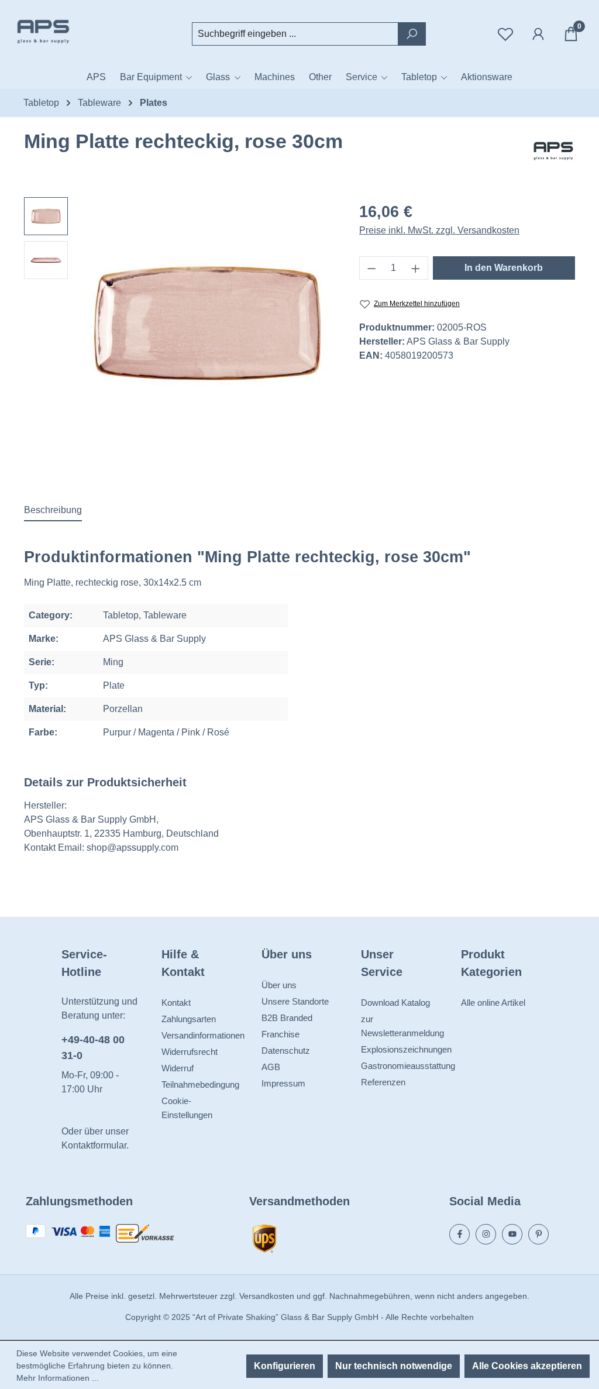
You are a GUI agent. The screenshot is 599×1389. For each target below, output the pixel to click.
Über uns (279, 985)
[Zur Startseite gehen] (70, 31)
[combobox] (295, 34)
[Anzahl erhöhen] (416, 268)
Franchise (280, 1034)
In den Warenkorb (503, 268)
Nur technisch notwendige (393, 1366)
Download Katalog (395, 1003)
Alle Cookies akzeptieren (527, 1366)
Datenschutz (285, 1050)
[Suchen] (412, 34)
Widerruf (177, 1068)
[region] (179, 323)
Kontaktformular (93, 1145)
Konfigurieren (284, 1366)
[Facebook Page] (459, 1234)
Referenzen (383, 1082)
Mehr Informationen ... (57, 1378)
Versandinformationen (203, 1035)
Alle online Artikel (493, 1003)
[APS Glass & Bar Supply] (553, 151)
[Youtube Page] (512, 1234)
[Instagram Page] (486, 1234)
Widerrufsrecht (189, 1052)
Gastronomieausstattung (408, 1066)
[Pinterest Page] (538, 1234)
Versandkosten (266, 1296)
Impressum (283, 1083)
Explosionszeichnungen (406, 1049)
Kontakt (176, 1003)
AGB (270, 1067)
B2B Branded (286, 1018)
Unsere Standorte (295, 1001)
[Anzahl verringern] (371, 268)
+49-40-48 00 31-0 (93, 1047)
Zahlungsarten (188, 1019)
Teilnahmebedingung (200, 1084)
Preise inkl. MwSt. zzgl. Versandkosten (439, 230)
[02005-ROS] (207, 323)
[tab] (53, 510)
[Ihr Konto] (538, 34)
